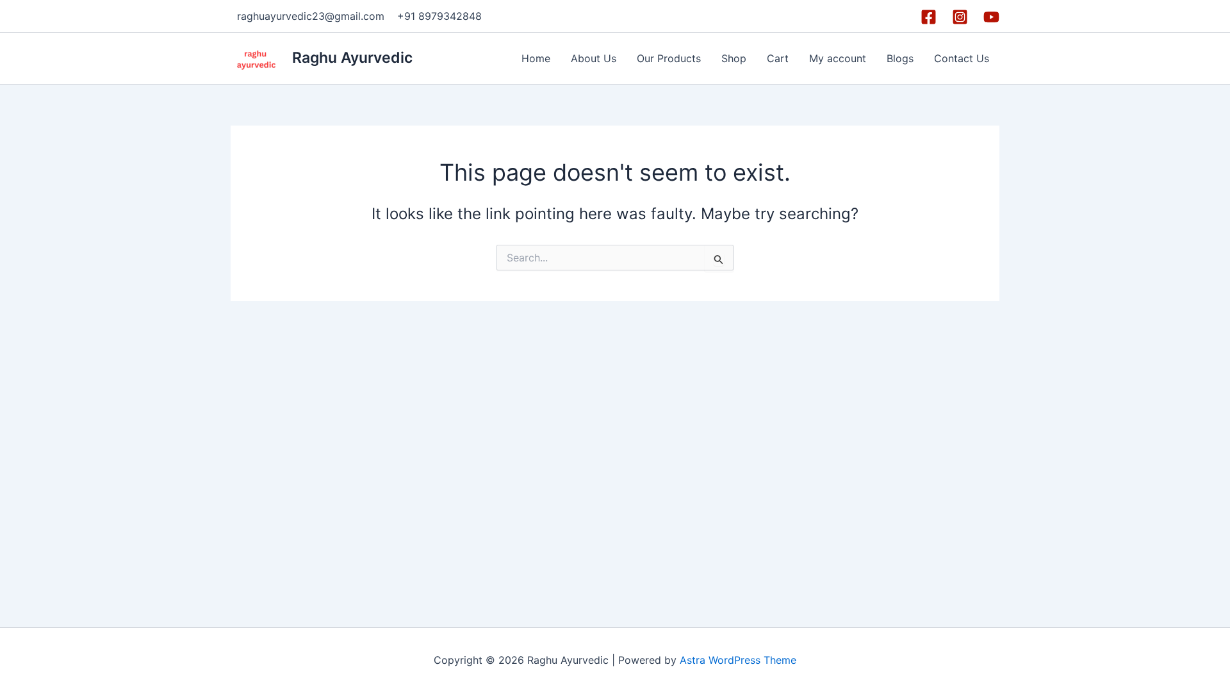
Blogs (900, 58)
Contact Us (961, 58)
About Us (593, 58)
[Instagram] (960, 17)
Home (535, 58)
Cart (778, 58)
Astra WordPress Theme (738, 660)
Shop (733, 58)
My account (837, 58)
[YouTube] (991, 17)
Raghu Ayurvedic (352, 58)
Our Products (669, 58)
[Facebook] (929, 17)
